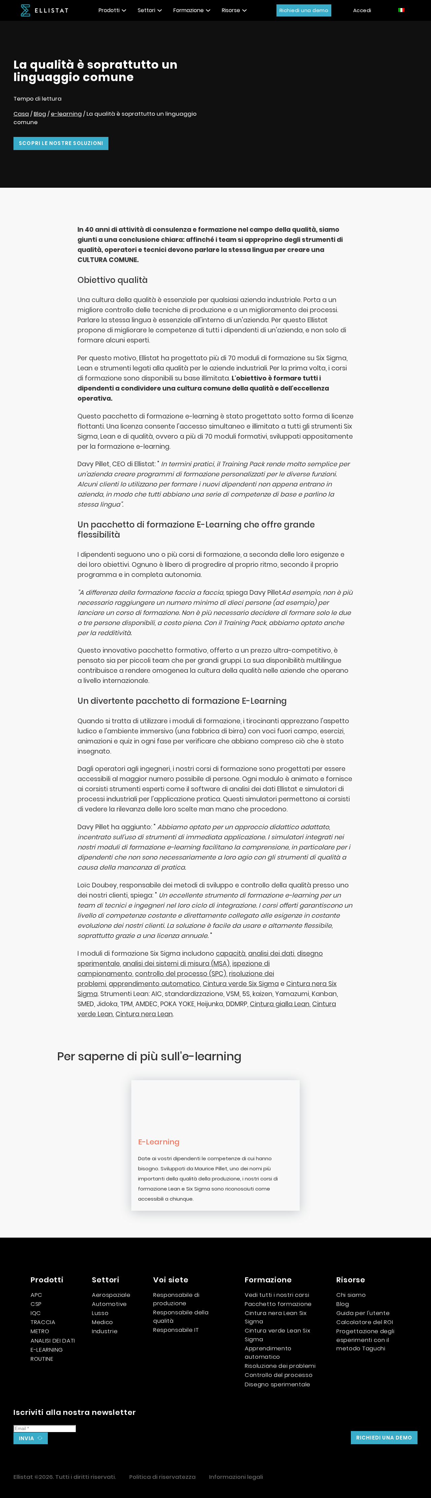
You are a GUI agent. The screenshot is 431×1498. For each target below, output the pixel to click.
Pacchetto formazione (278, 1304)
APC (36, 1295)
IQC (36, 1313)
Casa (21, 114)
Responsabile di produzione (176, 1299)
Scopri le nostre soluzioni (61, 143)
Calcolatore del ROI (364, 1322)
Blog (40, 114)
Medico (102, 1322)
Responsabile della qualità (181, 1316)
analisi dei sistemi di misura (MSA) (176, 963)
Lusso (100, 1313)
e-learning (66, 114)
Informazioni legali (236, 1477)
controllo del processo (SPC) (180, 973)
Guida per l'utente (363, 1313)
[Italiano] (401, 9)
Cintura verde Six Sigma (241, 983)
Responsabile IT (176, 1330)
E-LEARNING (47, 1350)
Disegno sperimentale (277, 1384)
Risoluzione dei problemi (280, 1366)
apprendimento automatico (154, 983)
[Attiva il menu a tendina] (124, 10)
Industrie (105, 1331)
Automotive (109, 1304)
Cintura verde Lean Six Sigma (277, 1334)
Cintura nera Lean (144, 1014)
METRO (40, 1331)
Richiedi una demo (304, 10)
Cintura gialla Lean (279, 1004)
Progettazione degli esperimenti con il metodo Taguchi (365, 1339)
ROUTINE (42, 1359)
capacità (230, 953)
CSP (36, 1304)
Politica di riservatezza (162, 1477)
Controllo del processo (278, 1375)
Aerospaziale (111, 1295)
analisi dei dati (271, 953)
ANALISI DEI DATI (53, 1341)
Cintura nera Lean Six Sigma (276, 1317)
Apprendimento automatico (268, 1352)
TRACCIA (43, 1322)
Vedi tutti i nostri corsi (277, 1295)
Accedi (362, 10)
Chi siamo (351, 1295)
